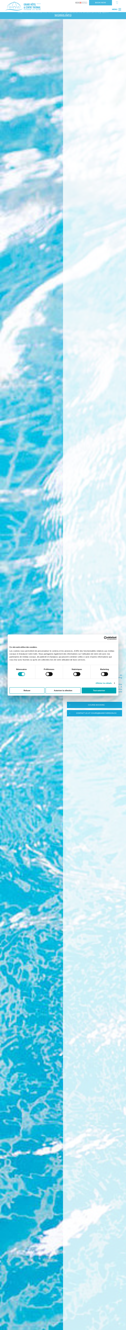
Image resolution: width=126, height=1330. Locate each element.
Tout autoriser (99, 690)
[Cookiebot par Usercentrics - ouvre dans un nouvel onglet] (106, 638)
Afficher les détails (104, 683)
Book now (100, 2)
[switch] (49, 674)
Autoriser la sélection (63, 690)
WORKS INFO (63, 15)
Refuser (27, 690)
